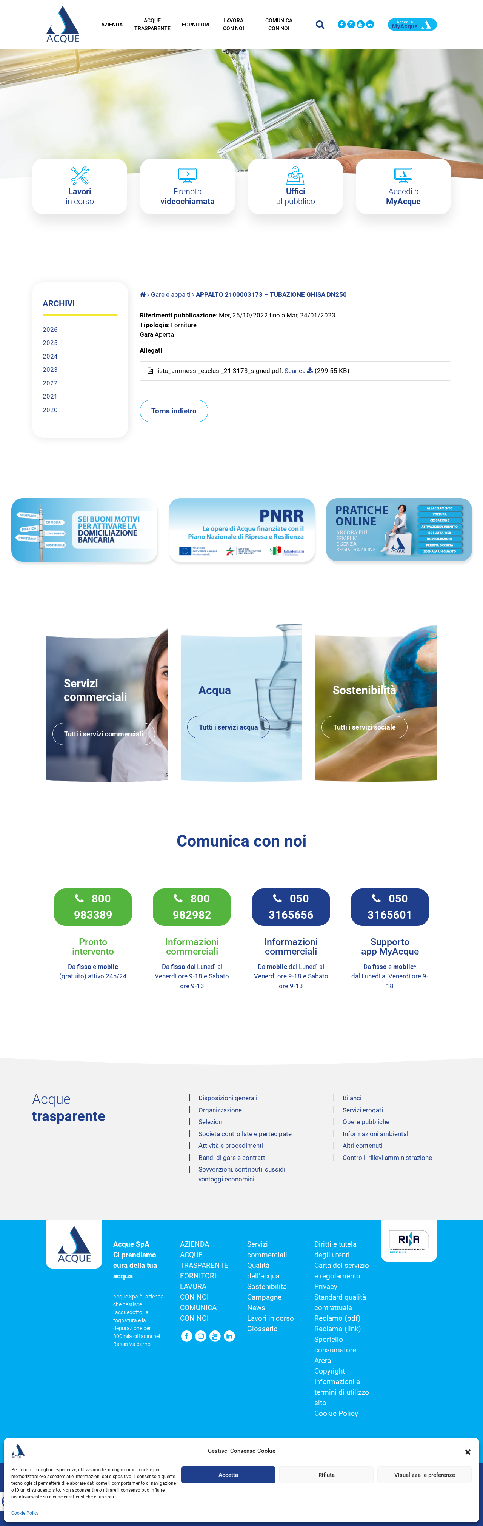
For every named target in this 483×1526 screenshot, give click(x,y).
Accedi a (403, 196)
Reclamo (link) (337, 1329)
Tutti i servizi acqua (228, 727)
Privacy (325, 1287)
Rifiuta (326, 1475)
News (256, 1308)
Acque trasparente (152, 24)
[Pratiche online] (399, 529)
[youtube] (360, 24)
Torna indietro (174, 411)
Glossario (262, 1329)
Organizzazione (220, 1110)
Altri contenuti (363, 1145)
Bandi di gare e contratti (232, 1157)
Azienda (112, 25)
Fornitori (195, 25)
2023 (50, 369)
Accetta (228, 1475)
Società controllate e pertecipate (245, 1134)
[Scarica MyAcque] (412, 24)
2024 (50, 356)
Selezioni (211, 1122)
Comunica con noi (278, 24)
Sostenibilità (267, 1287)
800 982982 (192, 907)
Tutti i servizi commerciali (103, 734)
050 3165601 (390, 907)
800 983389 (93, 907)
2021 (50, 396)
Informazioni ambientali (376, 1134)
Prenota (187, 196)
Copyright (329, 1371)
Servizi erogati (363, 1110)
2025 (50, 342)
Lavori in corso (270, 1318)
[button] (468, 1451)
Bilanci (352, 1098)
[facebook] (341, 24)
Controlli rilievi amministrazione (387, 1157)
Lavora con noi (233, 24)
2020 (50, 410)
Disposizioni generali (227, 1098)
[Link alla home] (143, 294)
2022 (50, 383)
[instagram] (351, 24)
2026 (50, 329)
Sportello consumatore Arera (335, 1350)
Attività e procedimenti (230, 1145)
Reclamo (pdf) (337, 1318)
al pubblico (295, 196)
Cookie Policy (25, 1513)
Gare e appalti (171, 294)
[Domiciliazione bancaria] (84, 530)
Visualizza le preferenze (424, 1475)
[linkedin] (370, 24)
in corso (80, 196)
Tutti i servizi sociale (364, 727)
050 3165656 (291, 907)
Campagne (264, 1297)
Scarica (296, 370)
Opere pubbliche (366, 1122)
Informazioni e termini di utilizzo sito (341, 1392)
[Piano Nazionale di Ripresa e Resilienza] (242, 530)
